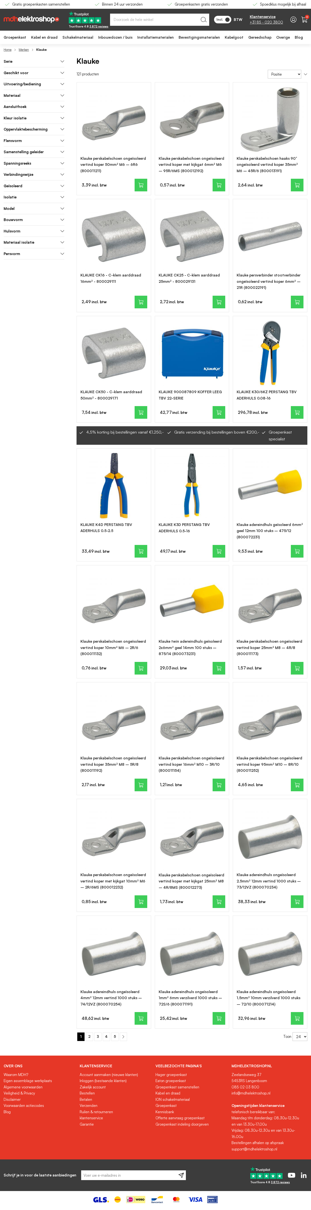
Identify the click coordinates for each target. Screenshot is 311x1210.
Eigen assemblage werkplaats (28, 1080)
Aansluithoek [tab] (15, 106)
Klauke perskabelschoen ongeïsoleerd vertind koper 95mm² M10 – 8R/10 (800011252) (269, 764)
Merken (24, 50)
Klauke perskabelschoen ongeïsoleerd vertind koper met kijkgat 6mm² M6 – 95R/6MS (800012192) (191, 164)
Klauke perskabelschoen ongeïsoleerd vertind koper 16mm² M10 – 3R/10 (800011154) (191, 764)
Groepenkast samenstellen (177, 1087)
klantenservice (91, 1118)
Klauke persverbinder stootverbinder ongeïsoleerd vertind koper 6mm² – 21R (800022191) (269, 281)
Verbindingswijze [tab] (18, 174)
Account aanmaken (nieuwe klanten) (109, 1074)
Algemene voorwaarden (23, 1087)
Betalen (86, 1099)
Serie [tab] (8, 61)
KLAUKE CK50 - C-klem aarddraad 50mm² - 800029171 (111, 395)
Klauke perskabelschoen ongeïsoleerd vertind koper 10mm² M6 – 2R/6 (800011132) (113, 647)
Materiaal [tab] (12, 95)
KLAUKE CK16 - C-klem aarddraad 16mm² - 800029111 (110, 278)
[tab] (40, 1066)
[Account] (293, 20)
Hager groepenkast (171, 1074)
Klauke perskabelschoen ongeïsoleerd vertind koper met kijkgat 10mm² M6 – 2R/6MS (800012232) (113, 881)
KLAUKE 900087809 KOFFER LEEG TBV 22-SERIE (190, 395)
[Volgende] (123, 1036)
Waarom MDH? (16, 1074)
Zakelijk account (93, 1087)
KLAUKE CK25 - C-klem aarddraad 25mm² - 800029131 (189, 278)
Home (7, 50)
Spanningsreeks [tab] (17, 163)
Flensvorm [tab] (13, 140)
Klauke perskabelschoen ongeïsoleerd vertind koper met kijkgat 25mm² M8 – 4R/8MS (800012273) (191, 881)
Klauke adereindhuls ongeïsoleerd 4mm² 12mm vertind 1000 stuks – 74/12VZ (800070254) (111, 997)
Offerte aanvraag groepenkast (180, 1118)
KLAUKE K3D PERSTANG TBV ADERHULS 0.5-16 (184, 527)
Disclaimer (12, 1099)
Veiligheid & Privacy (19, 1093)
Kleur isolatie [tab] (15, 118)
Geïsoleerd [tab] (13, 186)
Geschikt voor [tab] (16, 73)
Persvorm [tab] (12, 253)
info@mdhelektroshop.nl (251, 1093)
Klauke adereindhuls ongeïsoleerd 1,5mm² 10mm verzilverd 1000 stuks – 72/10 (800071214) (268, 997)
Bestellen (87, 1093)
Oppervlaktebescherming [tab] (26, 129)
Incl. (219, 19)
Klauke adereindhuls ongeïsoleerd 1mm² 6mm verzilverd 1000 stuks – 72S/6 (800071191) (190, 997)
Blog (7, 1112)
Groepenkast (166, 1105)
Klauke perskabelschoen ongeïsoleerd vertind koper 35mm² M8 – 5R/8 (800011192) (113, 764)
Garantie (87, 1124)
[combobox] (159, 20)
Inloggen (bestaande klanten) (103, 1080)
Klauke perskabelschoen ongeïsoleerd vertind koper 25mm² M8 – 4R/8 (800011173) (269, 647)
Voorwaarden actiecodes (24, 1105)
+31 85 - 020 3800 (266, 22)
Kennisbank (165, 1112)
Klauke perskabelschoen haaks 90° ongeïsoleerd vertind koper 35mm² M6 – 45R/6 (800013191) (267, 164)
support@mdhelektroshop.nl (254, 1149)
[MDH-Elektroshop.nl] (31, 19)
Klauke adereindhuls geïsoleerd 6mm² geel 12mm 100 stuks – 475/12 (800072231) (270, 530)
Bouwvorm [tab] (13, 219)
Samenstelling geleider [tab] (24, 152)
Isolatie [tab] (10, 197)
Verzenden (88, 1105)
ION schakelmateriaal (173, 1099)
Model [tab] (9, 208)
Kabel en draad (168, 1093)
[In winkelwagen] (141, 185)
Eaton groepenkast (171, 1080)
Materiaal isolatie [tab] (19, 242)
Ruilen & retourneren (96, 1112)
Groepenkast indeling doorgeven (182, 1124)
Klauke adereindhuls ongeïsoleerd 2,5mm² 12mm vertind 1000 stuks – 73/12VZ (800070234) (269, 881)
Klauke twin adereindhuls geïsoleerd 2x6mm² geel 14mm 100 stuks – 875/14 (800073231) (190, 647)
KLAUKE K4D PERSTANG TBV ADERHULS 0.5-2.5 (106, 527)
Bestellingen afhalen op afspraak (258, 1142)
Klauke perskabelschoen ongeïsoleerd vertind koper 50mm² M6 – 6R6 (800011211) (113, 164)
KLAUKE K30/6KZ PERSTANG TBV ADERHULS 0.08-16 (267, 395)
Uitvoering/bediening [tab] (22, 84)
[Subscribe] (181, 1175)
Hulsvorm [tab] (12, 231)
